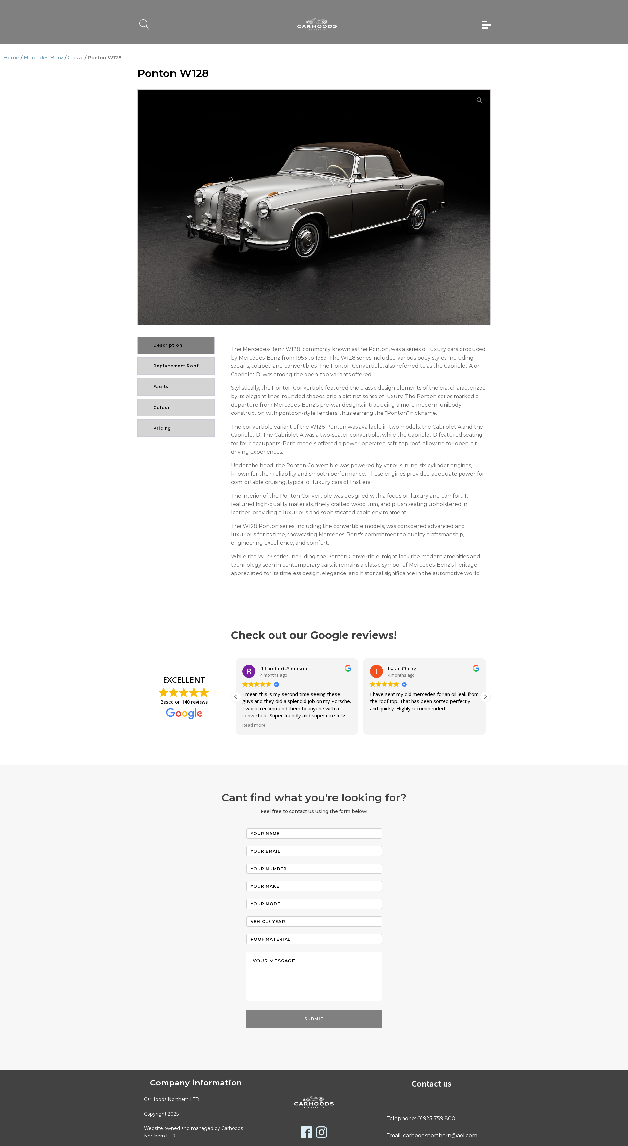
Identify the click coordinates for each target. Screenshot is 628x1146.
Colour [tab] (161, 407)
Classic (75, 58)
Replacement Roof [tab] (176, 365)
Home (11, 58)
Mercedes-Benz (43, 58)
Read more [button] (254, 725)
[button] (479, 100)
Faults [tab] (160, 386)
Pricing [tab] (162, 428)
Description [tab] (167, 345)
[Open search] (144, 24)
